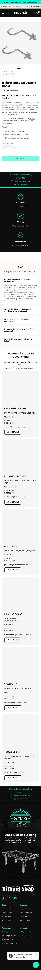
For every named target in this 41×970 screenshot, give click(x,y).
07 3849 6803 (9, 491)
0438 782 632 (9, 631)
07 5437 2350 (9, 629)
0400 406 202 (9, 561)
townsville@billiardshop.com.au (16, 703)
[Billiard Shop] (20, 13)
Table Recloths (25, 916)
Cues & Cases (7, 913)
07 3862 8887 (9, 421)
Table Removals (26, 913)
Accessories (6, 916)
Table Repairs (25, 909)
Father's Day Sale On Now (31, 6)
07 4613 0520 (9, 766)
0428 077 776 (9, 699)
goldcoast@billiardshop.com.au (16, 565)
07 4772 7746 (9, 696)
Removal (25, 368)
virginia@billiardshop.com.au (15, 427)
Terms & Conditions (9, 943)
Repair (18, 368)
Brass (14, 147)
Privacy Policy (7, 939)
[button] (33, 13)
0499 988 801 (9, 769)
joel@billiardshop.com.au (13, 773)
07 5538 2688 (9, 559)
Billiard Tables (7, 909)
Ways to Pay (6, 920)
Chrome (6, 147)
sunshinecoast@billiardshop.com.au (17, 635)
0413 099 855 (9, 493)
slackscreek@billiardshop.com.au (16, 497)
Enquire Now (25, 920)
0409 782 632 (9, 423)
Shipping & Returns (9, 936)
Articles (5, 932)
